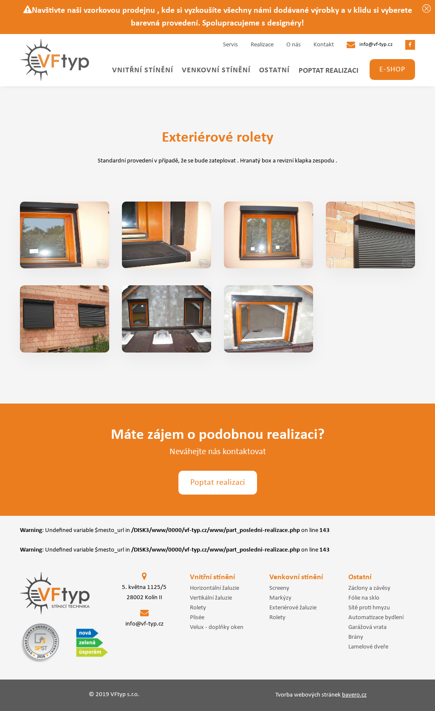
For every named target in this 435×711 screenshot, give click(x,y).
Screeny (279, 588)
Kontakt (324, 45)
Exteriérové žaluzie (292, 607)
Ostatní (274, 70)
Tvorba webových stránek (321, 695)
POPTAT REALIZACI (329, 71)
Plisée (197, 617)
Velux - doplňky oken (216, 627)
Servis (230, 45)
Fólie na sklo (363, 597)
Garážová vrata (367, 627)
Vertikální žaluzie (211, 597)
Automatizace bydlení (376, 617)
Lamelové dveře (368, 646)
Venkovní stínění (216, 70)
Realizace (262, 45)
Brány (355, 637)
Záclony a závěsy (369, 588)
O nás (293, 45)
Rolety (198, 607)
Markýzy (280, 597)
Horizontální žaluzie (214, 588)
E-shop (392, 69)
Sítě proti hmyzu (369, 607)
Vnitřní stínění (142, 70)
